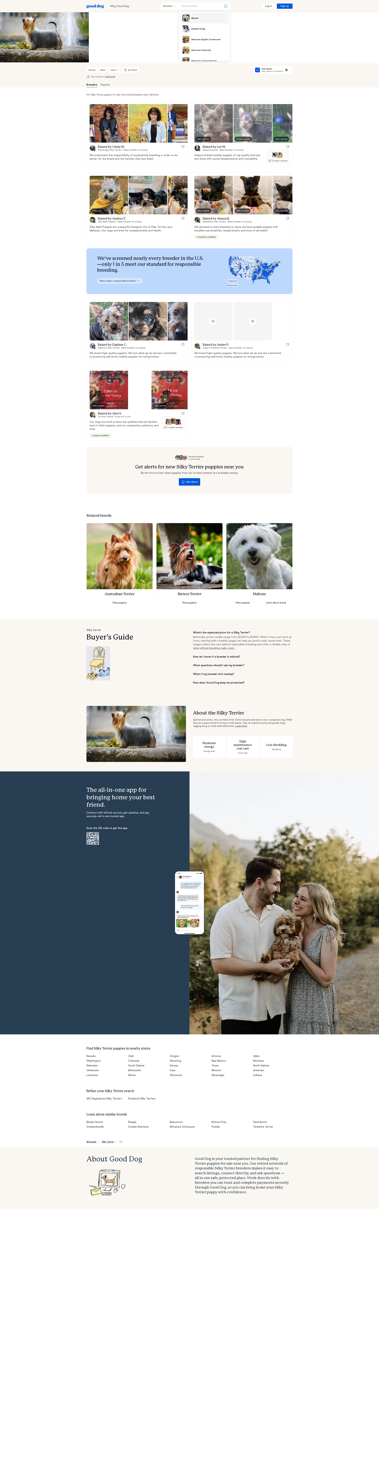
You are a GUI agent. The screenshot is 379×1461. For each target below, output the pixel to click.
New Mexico (219, 1060)
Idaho (256, 1056)
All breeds (91, 1142)
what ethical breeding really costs (213, 648)
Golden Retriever (138, 1126)
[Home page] (95, 6)
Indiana (257, 1075)
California (110, 76)
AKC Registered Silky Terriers (104, 1098)
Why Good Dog (119, 6)
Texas (215, 1065)
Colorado (133, 1060)
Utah (131, 1056)
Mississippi (218, 1075)
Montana (258, 1060)
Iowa (172, 1070)
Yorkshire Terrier (263, 1126)
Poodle (216, 1126)
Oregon (174, 1056)
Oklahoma (92, 1070)
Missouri (216, 1070)
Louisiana (92, 1075)
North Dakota (261, 1065)
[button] (109, 123)
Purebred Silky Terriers (142, 1098)
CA (120, 1142)
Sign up (285, 6)
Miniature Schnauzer (182, 1126)
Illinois (132, 1075)
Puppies (105, 84)
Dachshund (260, 1122)
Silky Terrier (108, 1142)
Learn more (241, 726)
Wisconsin (176, 1075)
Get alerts (192, 482)
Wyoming (175, 1060)
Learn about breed (276, 602)
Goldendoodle (95, 1126)
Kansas (174, 1065)
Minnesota (134, 1070)
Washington (93, 1060)
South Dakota (136, 1065)
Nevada (90, 1056)
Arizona (216, 1056)
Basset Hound (94, 1122)
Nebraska (92, 1065)
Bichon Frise (219, 1122)
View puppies (120, 602)
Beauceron (176, 1122)
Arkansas (258, 1070)
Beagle (132, 1122)
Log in (268, 6)
